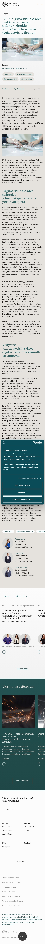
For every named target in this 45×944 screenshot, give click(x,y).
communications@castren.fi (12, 906)
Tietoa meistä (29, 827)
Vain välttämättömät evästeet (22, 499)
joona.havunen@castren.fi (24, 575)
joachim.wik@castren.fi (23, 561)
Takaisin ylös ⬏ (22, 862)
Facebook (27, 843)
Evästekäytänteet (9, 892)
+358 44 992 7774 (22, 573)
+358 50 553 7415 (22, 559)
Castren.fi (5, 89)
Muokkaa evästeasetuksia (28, 478)
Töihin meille (28, 823)
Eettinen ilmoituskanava (11, 896)
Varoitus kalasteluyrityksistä (12, 901)
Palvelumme (7, 827)
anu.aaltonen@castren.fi (24, 547)
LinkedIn (5, 843)
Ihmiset (5, 823)
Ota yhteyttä (28, 830)
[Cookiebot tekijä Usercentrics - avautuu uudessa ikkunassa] (32, 442)
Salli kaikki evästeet (22, 485)
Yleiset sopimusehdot (10, 878)
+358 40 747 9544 (22, 544)
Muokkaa (21, 492)
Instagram (6, 847)
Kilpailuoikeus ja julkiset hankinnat (14, 68)
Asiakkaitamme (8, 830)
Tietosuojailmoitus (9, 887)
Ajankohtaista (19, 89)
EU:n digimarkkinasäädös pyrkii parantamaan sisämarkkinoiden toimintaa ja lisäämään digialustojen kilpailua (36, 89)
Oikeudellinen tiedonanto (11, 882)
